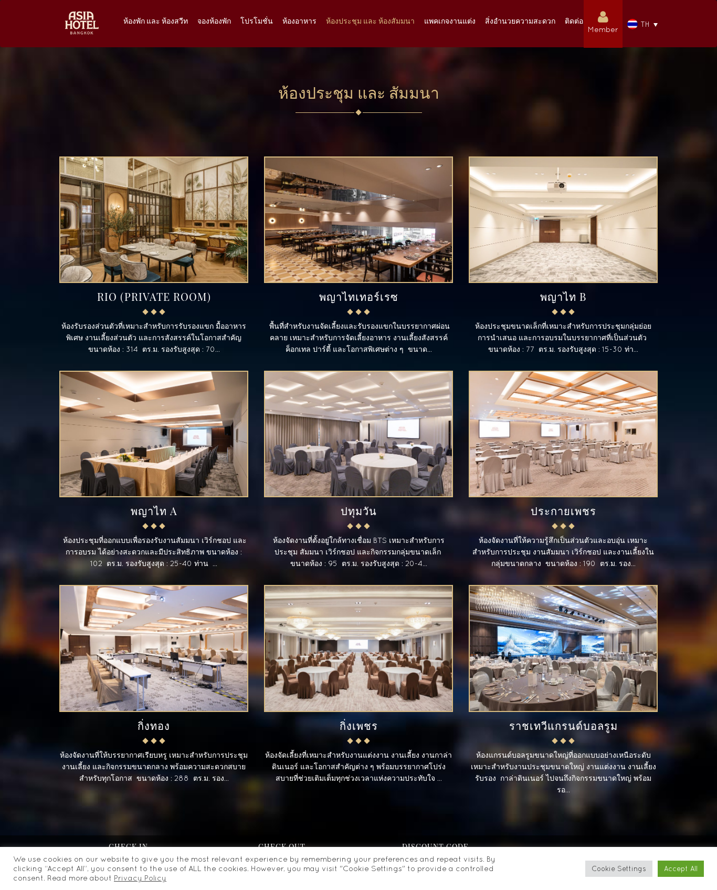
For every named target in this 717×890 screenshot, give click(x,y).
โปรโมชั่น (256, 21)
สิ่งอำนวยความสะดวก (520, 21)
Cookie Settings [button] (619, 869)
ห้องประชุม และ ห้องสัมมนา (370, 21)
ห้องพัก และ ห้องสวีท (155, 21)
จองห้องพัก (214, 21)
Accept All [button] (681, 869)
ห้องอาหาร (299, 21)
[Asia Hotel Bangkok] (81, 13)
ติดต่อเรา (579, 21)
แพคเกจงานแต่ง (450, 21)
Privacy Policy (140, 877)
